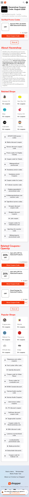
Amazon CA (6, 101)
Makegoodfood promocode (14, 164)
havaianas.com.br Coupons (14, 175)
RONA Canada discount (14, 386)
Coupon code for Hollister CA (14, 455)
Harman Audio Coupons (14, 397)
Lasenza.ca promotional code (14, 434)
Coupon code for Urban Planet (14, 375)
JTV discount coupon (14, 408)
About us (7, 477)
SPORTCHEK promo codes (14, 136)
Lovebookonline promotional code (14, 440)
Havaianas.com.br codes (14, 169)
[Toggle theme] (26, 2)
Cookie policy (16, 493)
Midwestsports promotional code (14, 236)
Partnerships (20, 471)
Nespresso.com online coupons (14, 360)
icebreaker (5, 126)
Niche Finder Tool (15, 473)
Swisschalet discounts (14, 450)
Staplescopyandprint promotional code (14, 190)
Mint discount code (14, 429)
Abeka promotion (14, 446)
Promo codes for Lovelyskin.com (14, 381)
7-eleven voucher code (14, 185)
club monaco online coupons (14, 402)
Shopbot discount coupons (14, 213)
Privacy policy (15, 486)
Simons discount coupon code (14, 147)
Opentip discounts (14, 370)
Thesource (20, 337)
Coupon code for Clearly (14, 159)
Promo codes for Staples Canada (14, 153)
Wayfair (19, 324)
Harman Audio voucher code (14, 392)
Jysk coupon (14, 218)
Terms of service (24, 486)
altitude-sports (7, 350)
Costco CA (21, 114)
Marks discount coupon (14, 142)
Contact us (14, 477)
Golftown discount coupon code (14, 413)
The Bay (20, 126)
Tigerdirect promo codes (14, 201)
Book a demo (10, 471)
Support (22, 477)
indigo (19, 350)
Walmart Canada (7, 337)
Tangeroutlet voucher (14, 418)
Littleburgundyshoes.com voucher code (14, 196)
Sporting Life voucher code (14, 229)
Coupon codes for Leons (14, 180)
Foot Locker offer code (14, 365)
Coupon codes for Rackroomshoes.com (14, 423)
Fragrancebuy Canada (9, 324)
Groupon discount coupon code (14, 207)
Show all (14, 42)
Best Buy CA (21, 101)
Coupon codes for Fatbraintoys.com (14, 223)
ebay (3, 114)
